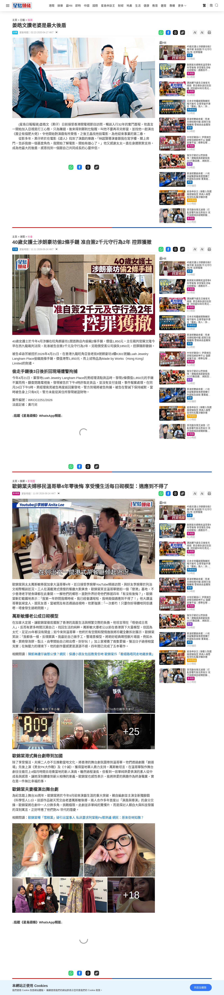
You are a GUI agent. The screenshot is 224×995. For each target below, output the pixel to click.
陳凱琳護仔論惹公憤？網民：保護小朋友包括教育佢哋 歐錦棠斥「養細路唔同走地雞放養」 (91, 654)
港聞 (22, 236)
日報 (22, 20)
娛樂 (30, 20)
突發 (190, 128)
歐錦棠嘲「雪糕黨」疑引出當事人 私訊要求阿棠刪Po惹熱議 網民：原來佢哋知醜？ (86, 817)
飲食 (190, 164)
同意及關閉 (200, 987)
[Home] (22, 5)
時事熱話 (192, 110)
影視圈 (191, 73)
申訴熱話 (192, 200)
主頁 (14, 20)
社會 (190, 55)
